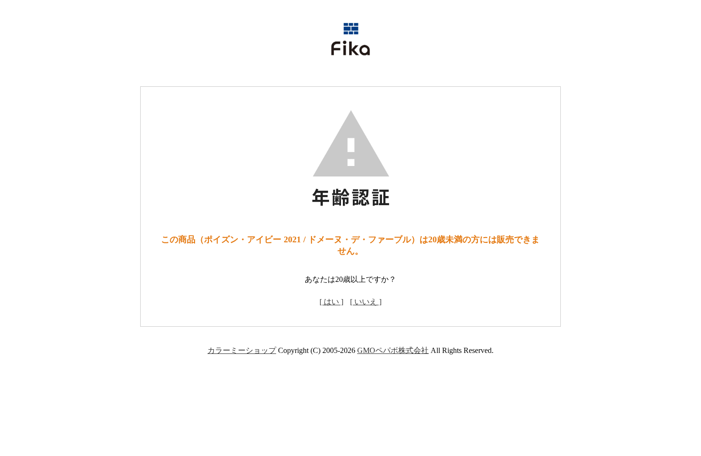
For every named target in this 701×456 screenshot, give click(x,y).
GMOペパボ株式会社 (393, 350)
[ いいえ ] (365, 302)
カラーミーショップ (241, 350)
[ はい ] (331, 302)
